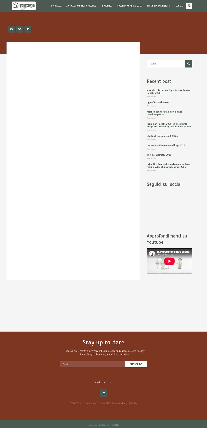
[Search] (188, 63)
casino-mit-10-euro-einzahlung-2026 (166, 145)
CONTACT (180, 6)
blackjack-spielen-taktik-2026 (162, 136)
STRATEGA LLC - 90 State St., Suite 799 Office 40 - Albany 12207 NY (103, 403)
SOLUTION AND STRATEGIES (129, 6)
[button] (11, 29)
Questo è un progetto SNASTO (103, 425)
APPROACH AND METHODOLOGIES (81, 6)
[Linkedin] (189, 6)
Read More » (151, 97)
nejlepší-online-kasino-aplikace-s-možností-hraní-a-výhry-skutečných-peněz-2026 (169, 165)
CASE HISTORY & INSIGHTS (158, 6)
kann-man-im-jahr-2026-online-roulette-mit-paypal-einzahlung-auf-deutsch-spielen (169, 125)
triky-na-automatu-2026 (159, 154)
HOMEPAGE (56, 6)
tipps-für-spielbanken (158, 102)
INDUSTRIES (107, 6)
